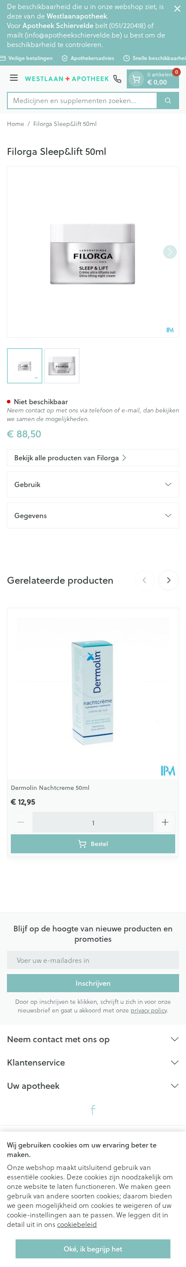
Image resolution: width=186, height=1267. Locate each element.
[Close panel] (177, 9)
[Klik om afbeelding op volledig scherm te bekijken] (93, 252)
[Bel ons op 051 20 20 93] (117, 79)
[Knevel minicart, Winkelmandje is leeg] (136, 79)
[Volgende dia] (168, 580)
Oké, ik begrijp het (93, 1249)
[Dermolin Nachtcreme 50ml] (93, 693)
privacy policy (149, 1010)
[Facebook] (93, 1110)
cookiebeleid (77, 1224)
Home (15, 123)
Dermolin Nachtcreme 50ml (50, 787)
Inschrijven (93, 983)
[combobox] (82, 100)
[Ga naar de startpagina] (66, 78)
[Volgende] (170, 252)
